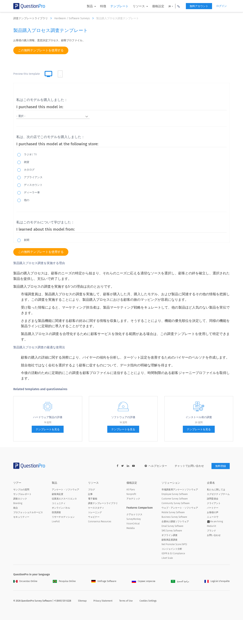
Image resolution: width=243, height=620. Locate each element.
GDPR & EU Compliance (173, 553)
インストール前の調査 (198, 417)
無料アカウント (199, 6)
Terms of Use (126, 600)
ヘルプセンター (157, 466)
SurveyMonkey (133, 519)
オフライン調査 (170, 535)
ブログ (91, 489)
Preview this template (26, 73)
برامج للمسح (183, 581)
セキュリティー (21, 517)
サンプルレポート (22, 494)
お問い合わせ (214, 535)
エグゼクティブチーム (218, 494)
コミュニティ (58, 503)
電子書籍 (92, 498)
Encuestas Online (28, 581)
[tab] (60, 74)
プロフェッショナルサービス (28, 512)
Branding (17, 503)
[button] (178, 6)
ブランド (211, 530)
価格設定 (158, 6)
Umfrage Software (106, 581)
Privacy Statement (102, 600)
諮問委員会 (212, 498)
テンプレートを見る (48, 429)
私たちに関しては (216, 489)
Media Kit (211, 526)
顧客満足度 (57, 494)
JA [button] (170, 6)
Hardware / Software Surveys (72, 18)
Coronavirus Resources (99, 521)
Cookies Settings (148, 600)
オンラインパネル (61, 507)
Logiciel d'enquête (220, 581)
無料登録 (220, 466)
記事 (90, 494)
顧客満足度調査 (170, 539)
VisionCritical (133, 523)
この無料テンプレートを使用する (41, 50)
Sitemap (82, 600)
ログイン (221, 6)
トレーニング (95, 512)
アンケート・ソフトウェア (65, 489)
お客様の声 (212, 512)
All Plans (130, 489)
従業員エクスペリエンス (64, 498)
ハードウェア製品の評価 (47, 417)
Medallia (130, 528)
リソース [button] (139, 6)
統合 (15, 507)
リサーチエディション (63, 517)
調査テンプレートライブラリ (31, 18)
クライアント (214, 503)
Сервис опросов (146, 581)
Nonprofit (131, 494)
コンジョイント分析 (172, 549)
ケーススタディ (96, 507)
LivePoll (56, 521)
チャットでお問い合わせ (189, 466)
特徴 (103, 6)
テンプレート (119, 6)
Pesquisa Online (67, 581)
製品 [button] (90, 6)
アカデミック (133, 498)
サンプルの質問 (21, 489)
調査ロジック (20, 498)
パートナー (212, 507)
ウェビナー (93, 517)
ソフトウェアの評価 (123, 417)
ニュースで (212, 517)
